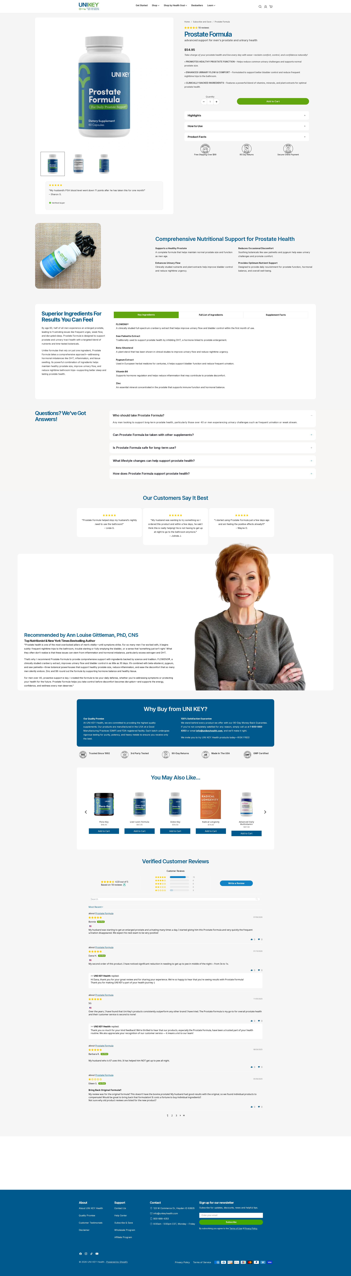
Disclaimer (84, 1230)
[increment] (216, 102)
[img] (95, 917)
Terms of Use (235, 1228)
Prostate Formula (104, 913)
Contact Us (120, 1208)
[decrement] (204, 102)
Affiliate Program (123, 1237)
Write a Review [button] (236, 883)
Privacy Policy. (250, 1228)
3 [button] (176, 1115)
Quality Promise (87, 1215)
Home (187, 22)
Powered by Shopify (117, 1262)
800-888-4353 (161, 1218)
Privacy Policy (182, 1262)
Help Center (120, 1215)
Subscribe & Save (123, 1222)
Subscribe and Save (202, 22)
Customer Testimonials (90, 1222)
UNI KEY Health (96, 1262)
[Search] (260, 6)
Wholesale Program (124, 1230)
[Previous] (86, 812)
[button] (191, 27)
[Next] (265, 812)
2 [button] (172, 1115)
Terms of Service (202, 1262)
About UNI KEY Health (91, 1208)
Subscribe (231, 1222)
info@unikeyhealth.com (165, 1213)
